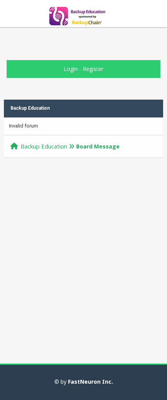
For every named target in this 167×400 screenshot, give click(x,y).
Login (71, 68)
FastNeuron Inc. (90, 381)
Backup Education (44, 146)
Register (93, 68)
